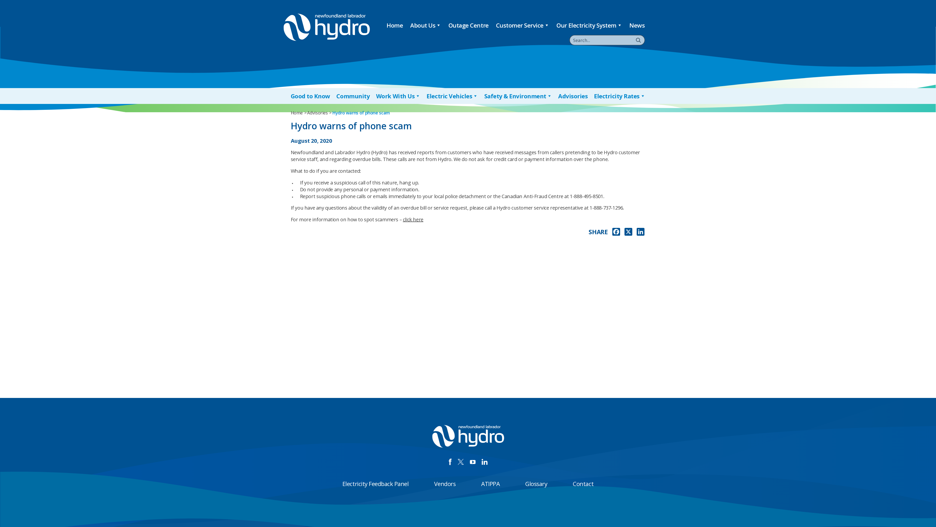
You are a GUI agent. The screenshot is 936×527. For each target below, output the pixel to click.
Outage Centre (468, 25)
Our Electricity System (586, 25)
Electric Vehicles (449, 96)
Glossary (536, 484)
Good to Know (310, 96)
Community (353, 96)
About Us (422, 25)
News (637, 25)
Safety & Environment (515, 96)
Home (395, 25)
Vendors (445, 484)
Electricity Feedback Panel (375, 484)
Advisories (573, 96)
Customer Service (520, 25)
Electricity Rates (617, 96)
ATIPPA (490, 484)
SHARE (598, 232)
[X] (628, 232)
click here (413, 219)
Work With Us (395, 96)
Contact (583, 484)
